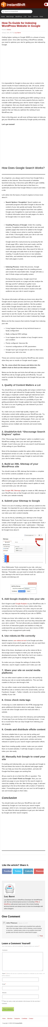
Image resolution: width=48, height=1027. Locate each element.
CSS (25, 16)
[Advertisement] (20, 64)
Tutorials (35, 16)
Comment (4, 950)
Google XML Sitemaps (13, 490)
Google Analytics (21, 603)
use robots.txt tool (20, 640)
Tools (29, 16)
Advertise (9, 1018)
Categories (17, 1018)
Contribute (24, 1018)
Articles (9, 29)
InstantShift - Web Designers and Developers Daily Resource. (13, 4)
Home (3, 16)
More (46, 4)
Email (3, 984)
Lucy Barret (17, 32)
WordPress (18, 16)
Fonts (41, 16)
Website (4, 992)
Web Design (10, 16)
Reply (41, 935)
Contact (31, 1018)
